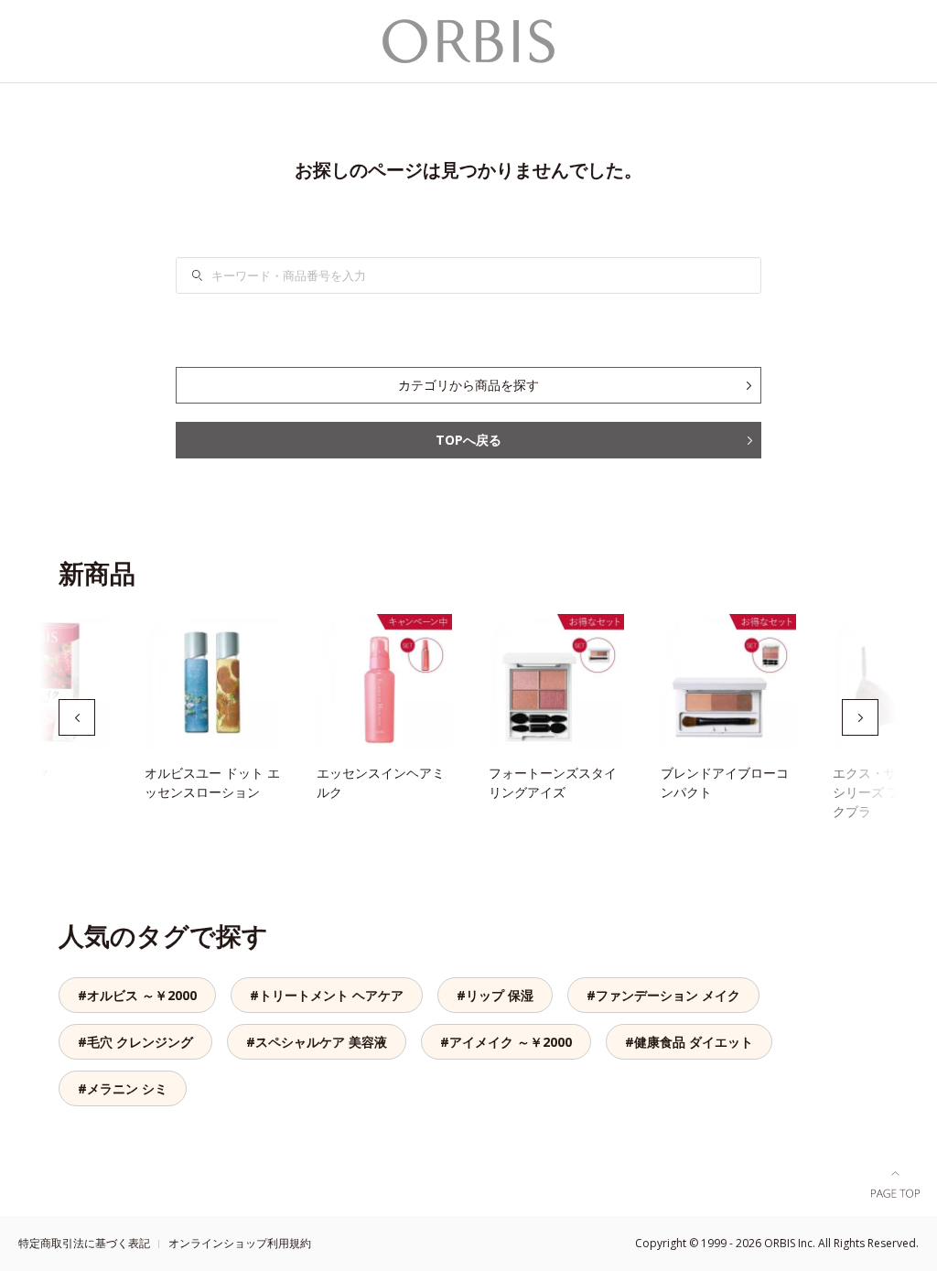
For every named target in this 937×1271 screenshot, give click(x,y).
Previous (77, 717)
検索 (208, 275)
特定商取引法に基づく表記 (84, 1243)
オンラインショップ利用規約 (239, 1243)
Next (860, 717)
